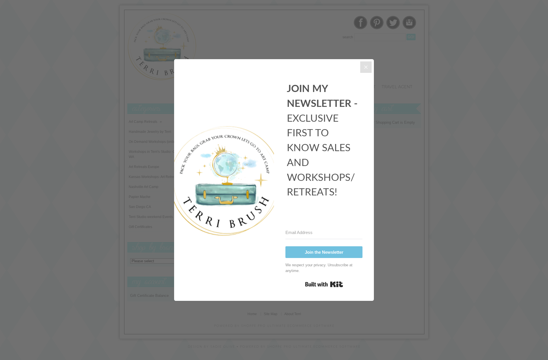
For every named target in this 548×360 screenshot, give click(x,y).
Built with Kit (324, 284)
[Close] (366, 67)
